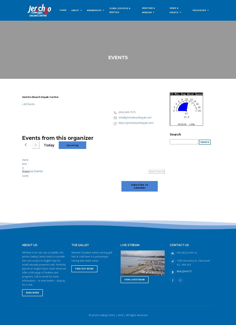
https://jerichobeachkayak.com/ (136, 122)
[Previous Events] (25, 144)
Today (49, 145)
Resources (199, 10)
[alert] (25, 168)
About (75, 10)
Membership (94, 10)
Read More (32, 292)
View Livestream (134, 279)
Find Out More (84, 268)
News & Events (174, 10)
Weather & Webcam (148, 10)
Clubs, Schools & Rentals (119, 10)
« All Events (28, 104)
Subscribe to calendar (139, 186)
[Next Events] (36, 145)
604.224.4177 (184, 271)
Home (63, 10)
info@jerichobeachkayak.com (135, 117)
